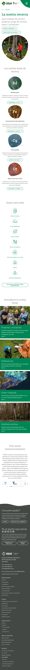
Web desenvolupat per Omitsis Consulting (10, 574)
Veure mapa (5, 561)
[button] (6, 486)
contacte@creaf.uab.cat (8, 568)
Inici (3, 9)
